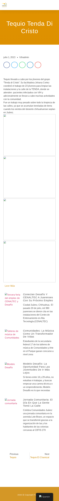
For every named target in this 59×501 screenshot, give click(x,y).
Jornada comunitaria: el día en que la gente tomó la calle (38, 402)
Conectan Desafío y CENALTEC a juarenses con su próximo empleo (38, 297)
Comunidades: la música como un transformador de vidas (38, 333)
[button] (55, 5)
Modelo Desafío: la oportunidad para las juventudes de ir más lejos (36, 368)
